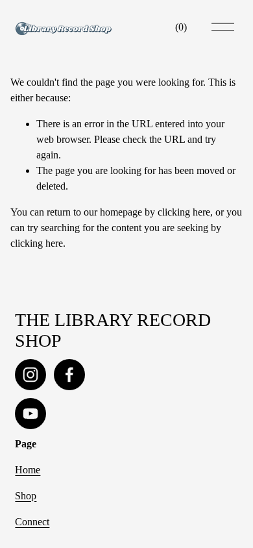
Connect (32, 521)
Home (27, 469)
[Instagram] (30, 374)
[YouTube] (30, 413)
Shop (25, 495)
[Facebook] (69, 374)
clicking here (184, 212)
